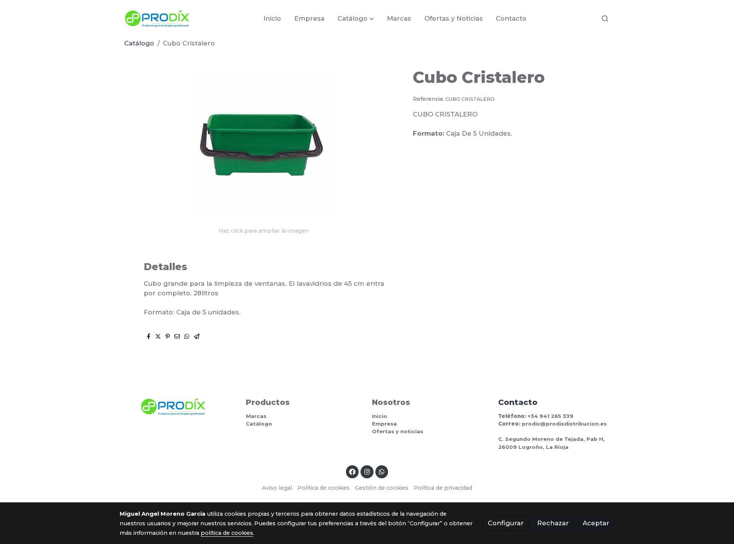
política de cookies (227, 532)
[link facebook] (352, 471)
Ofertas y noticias (397, 431)
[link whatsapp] (382, 471)
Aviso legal (277, 487)
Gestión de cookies (381, 487)
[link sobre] (177, 407)
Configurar (506, 523)
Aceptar (596, 523)
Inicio (379, 416)
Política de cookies (323, 487)
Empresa (384, 424)
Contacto (518, 402)
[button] (355, 18)
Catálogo (139, 43)
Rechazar (553, 523)
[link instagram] (367, 471)
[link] (157, 18)
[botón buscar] (605, 18)
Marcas (256, 416)
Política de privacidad (443, 487)
